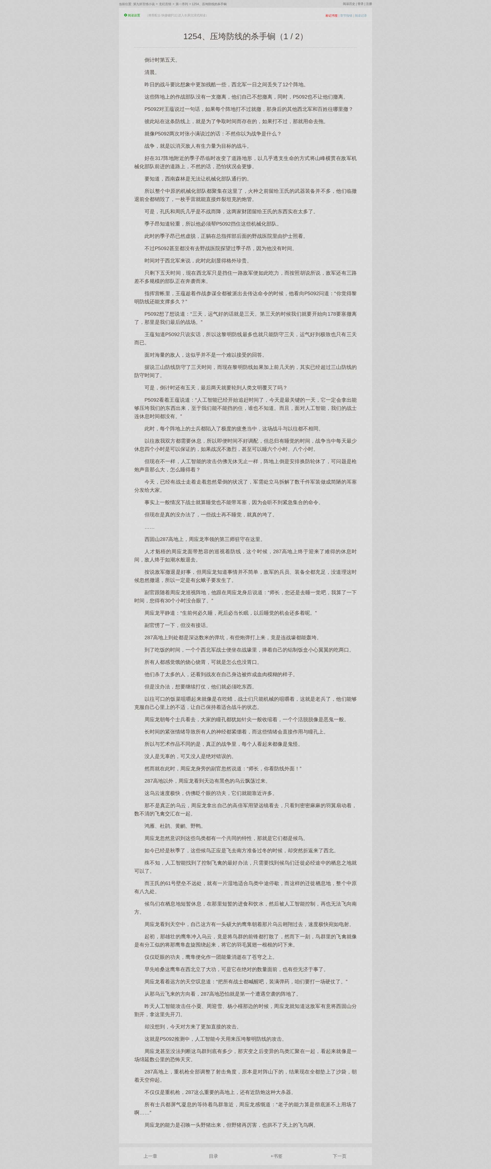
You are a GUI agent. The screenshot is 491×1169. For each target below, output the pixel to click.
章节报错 (346, 15)
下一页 (340, 1156)
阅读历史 (349, 4)
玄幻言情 (165, 4)
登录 (361, 4)
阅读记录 (361, 15)
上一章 (150, 1156)
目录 (213, 1156)
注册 (369, 4)
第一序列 (182, 4)
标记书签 (332, 15)
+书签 (277, 1156)
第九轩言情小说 (144, 4)
